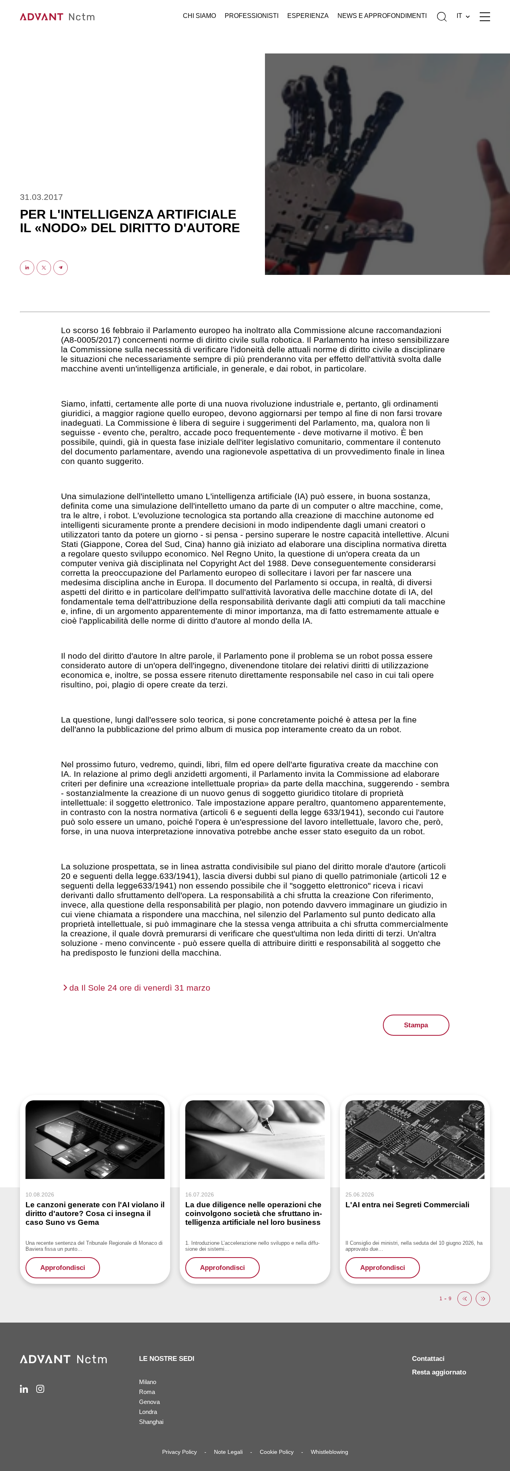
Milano (147, 1381)
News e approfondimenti (382, 15)
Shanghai (151, 1421)
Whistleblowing (329, 1452)
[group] (95, 1189)
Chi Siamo (199, 15)
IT (459, 15)
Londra (148, 1411)
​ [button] (464, 1298)
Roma (147, 1391)
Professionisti (252, 15)
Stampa (416, 1025)
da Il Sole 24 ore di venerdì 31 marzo (139, 987)
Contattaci (428, 1358)
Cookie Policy (277, 1452)
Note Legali (228, 1452)
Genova (149, 1401)
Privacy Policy (179, 1452)
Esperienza (308, 15)
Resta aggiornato (439, 1372)
